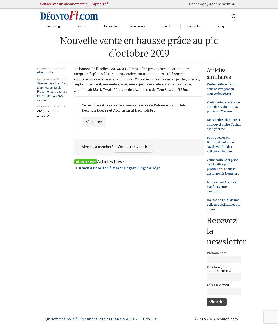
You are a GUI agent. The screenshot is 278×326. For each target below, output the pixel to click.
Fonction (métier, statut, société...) (219, 269)
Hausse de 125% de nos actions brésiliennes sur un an (224, 204)
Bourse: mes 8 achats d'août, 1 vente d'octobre (221, 187)
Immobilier (194, 26)
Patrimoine (166, 26)
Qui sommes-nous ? (61, 319)
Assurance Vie (138, 26)
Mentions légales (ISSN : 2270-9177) (110, 319)
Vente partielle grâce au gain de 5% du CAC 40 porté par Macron (223, 106)
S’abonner (94, 122)
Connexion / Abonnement (210, 4)
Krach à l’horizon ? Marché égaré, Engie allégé (119, 168)
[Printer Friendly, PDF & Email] (85, 161)
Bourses (62, 91)
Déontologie (54, 26)
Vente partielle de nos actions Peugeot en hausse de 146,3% (222, 89)
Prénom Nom (217, 253)
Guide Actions (59, 83)
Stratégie (55, 87)
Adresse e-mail (218, 285)
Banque (222, 26)
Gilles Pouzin (45, 72)
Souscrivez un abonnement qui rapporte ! (74, 4)
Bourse (82, 26)
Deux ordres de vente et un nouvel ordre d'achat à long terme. (224, 124)
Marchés (42, 87)
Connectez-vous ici (133, 147)
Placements (110, 26)
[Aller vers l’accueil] (69, 15)
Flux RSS (150, 319)
